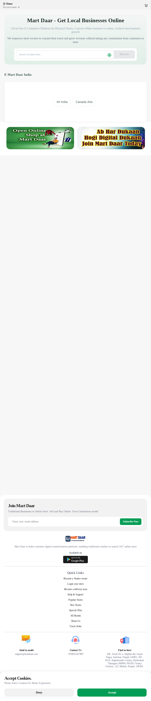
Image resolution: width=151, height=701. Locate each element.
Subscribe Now (130, 521)
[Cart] (146, 5)
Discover (124, 54)
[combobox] (62, 54)
